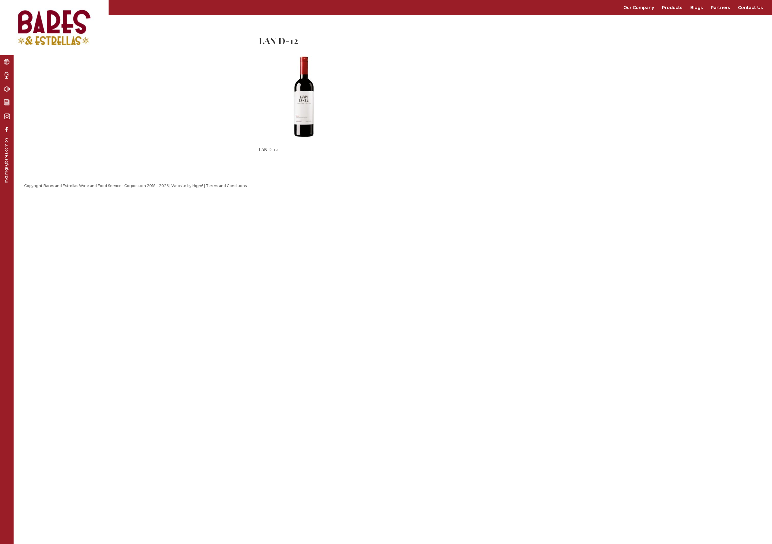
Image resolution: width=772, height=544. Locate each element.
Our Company (638, 7)
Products (672, 7)
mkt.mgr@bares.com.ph (6, 160)
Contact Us (750, 7)
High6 (197, 185)
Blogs (696, 7)
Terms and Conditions (226, 185)
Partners (720, 7)
